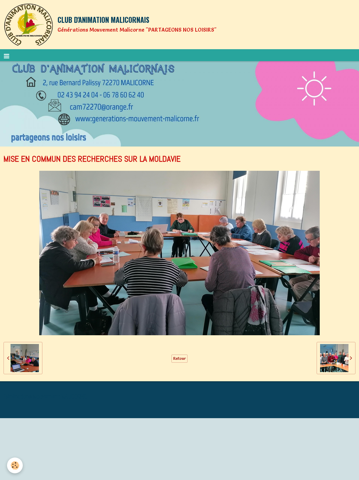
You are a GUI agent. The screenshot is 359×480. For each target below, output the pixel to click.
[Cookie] (15, 465)
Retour (179, 358)
